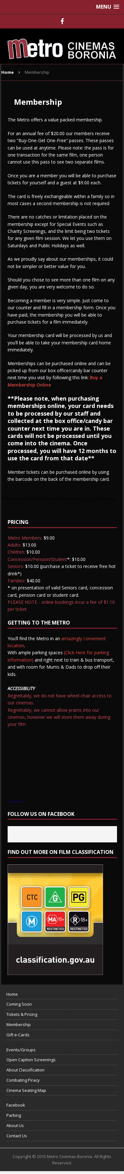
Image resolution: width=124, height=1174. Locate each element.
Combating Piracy (23, 1080)
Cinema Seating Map (26, 1090)
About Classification (25, 1070)
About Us (15, 1125)
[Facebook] (62, 21)
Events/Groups (21, 1050)
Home (12, 994)
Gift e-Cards (18, 1035)
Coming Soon (19, 1004)
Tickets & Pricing (21, 1014)
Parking (13, 1115)
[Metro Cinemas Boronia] (62, 46)
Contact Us (16, 1136)
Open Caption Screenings (31, 1060)
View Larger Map (15, 801)
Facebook (15, 1105)
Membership (18, 1024)
